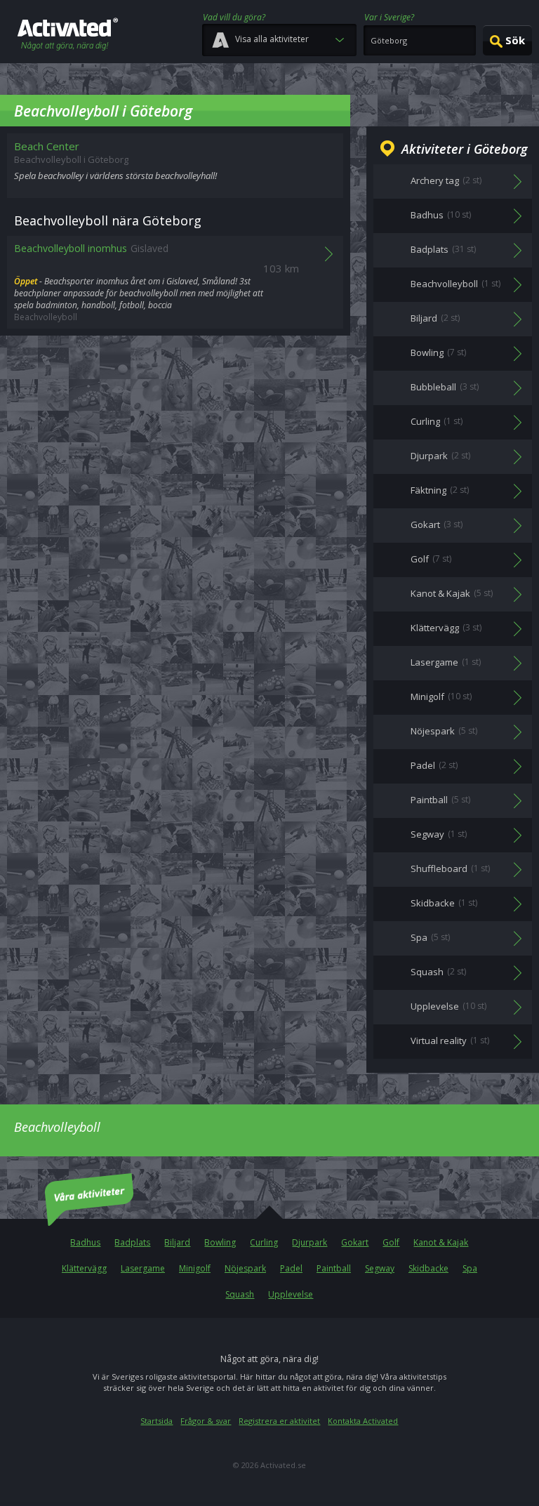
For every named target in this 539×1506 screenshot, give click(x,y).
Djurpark (309, 1242)
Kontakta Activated (363, 1420)
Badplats (132, 1242)
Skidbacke (428, 1268)
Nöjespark (245, 1268)
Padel (291, 1268)
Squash (239, 1294)
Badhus (85, 1242)
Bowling (220, 1242)
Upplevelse (290, 1294)
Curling (264, 1242)
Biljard (177, 1242)
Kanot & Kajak (440, 1242)
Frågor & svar (205, 1420)
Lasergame (143, 1268)
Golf (390, 1242)
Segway (379, 1268)
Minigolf (195, 1268)
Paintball (334, 1268)
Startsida (156, 1420)
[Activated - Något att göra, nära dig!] (68, 35)
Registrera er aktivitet (279, 1420)
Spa (470, 1268)
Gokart (354, 1242)
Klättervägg (84, 1268)
